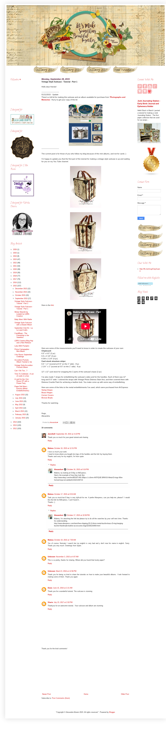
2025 (15, 253)
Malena (50, 448)
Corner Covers (48, 395)
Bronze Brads (47, 398)
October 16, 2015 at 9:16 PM (78, 469)
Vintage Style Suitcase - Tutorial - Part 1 (24, 308)
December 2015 (21, 289)
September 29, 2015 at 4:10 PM (68, 434)
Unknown (51, 557)
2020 (15, 269)
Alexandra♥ (58, 469)
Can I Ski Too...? (21, 371)
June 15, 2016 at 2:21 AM (62, 588)
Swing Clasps (47, 390)
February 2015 (20, 414)
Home (86, 694)
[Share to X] (69, 422)
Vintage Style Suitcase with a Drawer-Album (23, 324)
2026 (15, 249)
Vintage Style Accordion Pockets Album (24, 366)
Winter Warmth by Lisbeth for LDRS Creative (22, 314)
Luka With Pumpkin (22, 346)
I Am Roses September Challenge (23, 356)
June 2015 (19, 401)
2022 (15, 263)
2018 (15, 276)
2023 (15, 259)
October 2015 (20, 295)
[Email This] (64, 422)
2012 (15, 428)
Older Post (125, 694)
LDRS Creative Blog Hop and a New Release (24, 342)
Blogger (112, 712)
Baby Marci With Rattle (23, 319)
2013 (15, 425)
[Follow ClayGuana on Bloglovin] (145, 285)
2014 (15, 422)
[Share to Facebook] (71, 422)
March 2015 (20, 411)
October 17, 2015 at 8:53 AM (65, 494)
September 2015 (21, 298)
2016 (15, 282)
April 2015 (19, 408)
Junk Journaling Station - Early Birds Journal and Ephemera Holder (148, 104)
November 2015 (21, 292)
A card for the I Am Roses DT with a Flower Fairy (22, 381)
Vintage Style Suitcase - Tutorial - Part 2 (24, 302)
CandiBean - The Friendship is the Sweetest (22, 335)
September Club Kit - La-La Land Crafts (24, 329)
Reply (50, 441)
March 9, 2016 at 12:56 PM (66, 571)
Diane (50, 588)
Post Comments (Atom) (61, 698)
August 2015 (20, 395)
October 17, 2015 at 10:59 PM (78, 515)
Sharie (50, 602)
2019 (15, 273)
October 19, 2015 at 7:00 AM (65, 540)
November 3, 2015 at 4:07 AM (67, 557)
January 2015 (20, 418)
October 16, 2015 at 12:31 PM (65, 448)
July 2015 (19, 398)
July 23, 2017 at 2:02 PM (63, 602)
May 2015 (19, 405)
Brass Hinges (47, 392)
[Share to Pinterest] (74, 422)
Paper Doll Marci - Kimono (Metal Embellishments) (22, 388)
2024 (15, 256)
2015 (15, 286)
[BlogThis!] (66, 422)
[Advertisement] (86, 671)
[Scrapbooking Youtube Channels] (151, 175)
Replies (53, 465)
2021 (15, 266)
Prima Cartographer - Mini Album (22, 350)
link (52, 305)
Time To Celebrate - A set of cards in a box (24, 375)
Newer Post (46, 694)
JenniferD (51, 434)
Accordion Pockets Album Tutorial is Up (23, 361)
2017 (15, 279)
